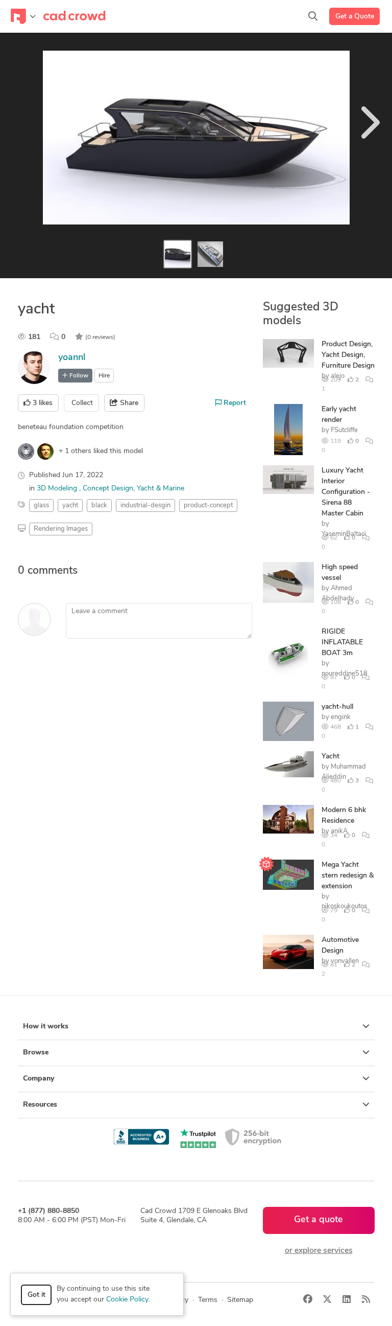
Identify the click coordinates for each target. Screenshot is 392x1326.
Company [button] (38, 1079)
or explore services (319, 1251)
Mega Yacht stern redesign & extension (348, 875)
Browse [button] (35, 1053)
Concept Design (108, 488)
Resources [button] (40, 1105)
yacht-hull (337, 707)
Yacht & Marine (160, 488)
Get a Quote (354, 16)
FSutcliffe (344, 430)
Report (234, 403)
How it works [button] (45, 1026)
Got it (36, 1295)
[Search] (313, 16)
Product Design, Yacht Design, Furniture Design (348, 355)
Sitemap (240, 1300)
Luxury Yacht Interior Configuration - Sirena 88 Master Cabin (346, 492)
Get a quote (318, 1220)
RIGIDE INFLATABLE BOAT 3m (342, 642)
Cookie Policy (127, 1299)
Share (128, 403)
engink (341, 717)
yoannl (71, 358)
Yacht (330, 756)
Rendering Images (61, 529)
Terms (207, 1300)
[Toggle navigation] (23, 16)
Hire (104, 376)
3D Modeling (58, 488)
